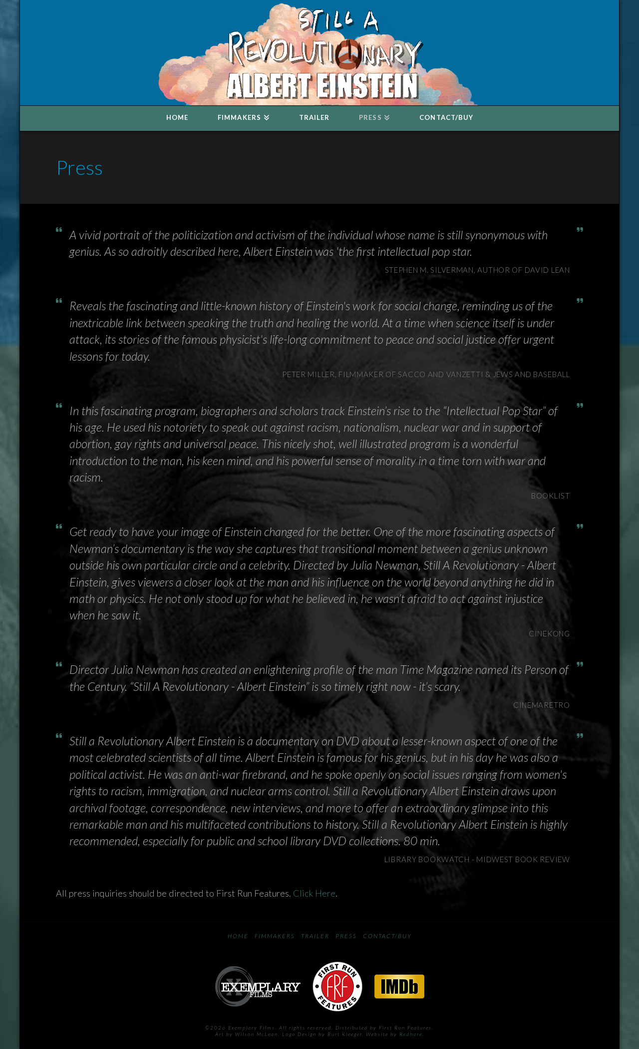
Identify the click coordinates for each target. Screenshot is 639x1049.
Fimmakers (275, 936)
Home (238, 936)
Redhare (410, 1034)
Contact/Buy (387, 936)
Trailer (315, 936)
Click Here (314, 893)
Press (346, 936)
